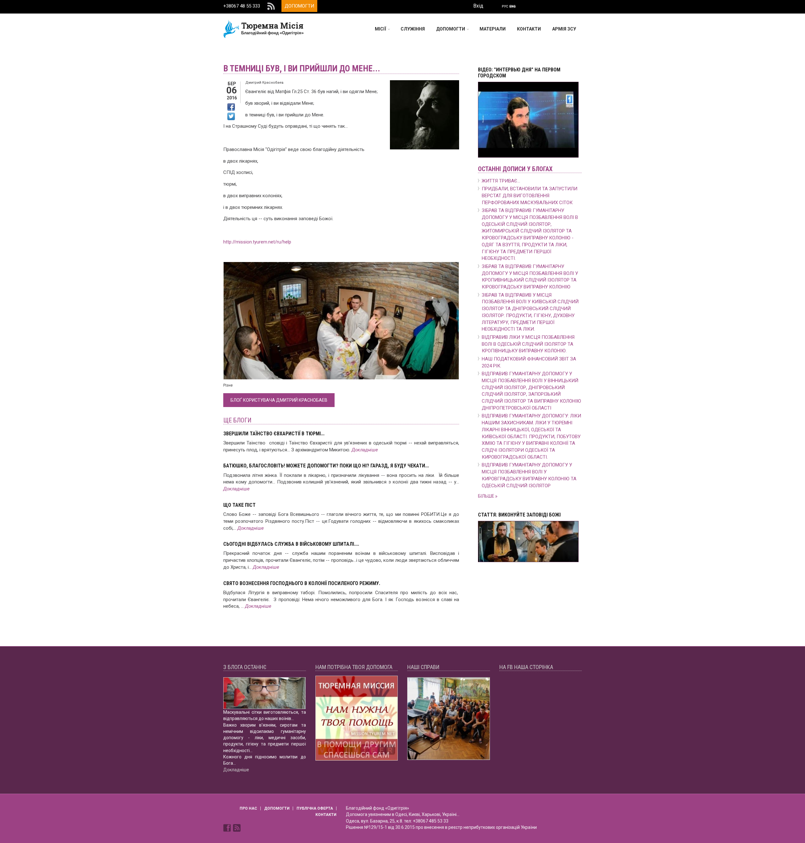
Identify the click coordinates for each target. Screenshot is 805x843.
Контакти (529, 28)
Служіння (413, 28)
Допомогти (299, 6)
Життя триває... (501, 181)
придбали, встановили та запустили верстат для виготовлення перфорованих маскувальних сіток (529, 195)
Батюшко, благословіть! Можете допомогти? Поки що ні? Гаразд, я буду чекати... (326, 466)
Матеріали (493, 28)
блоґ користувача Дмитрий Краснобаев (278, 400)
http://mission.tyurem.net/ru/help (257, 242)
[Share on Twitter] (231, 116)
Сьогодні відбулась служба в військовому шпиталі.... (291, 544)
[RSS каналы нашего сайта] (237, 827)
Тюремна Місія (272, 25)
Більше (486, 496)
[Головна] (231, 28)
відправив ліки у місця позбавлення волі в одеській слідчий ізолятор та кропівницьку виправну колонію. (528, 344)
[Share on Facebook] (231, 107)
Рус (505, 6)
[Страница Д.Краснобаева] (227, 827)
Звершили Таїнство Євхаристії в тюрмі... (274, 434)
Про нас (248, 808)
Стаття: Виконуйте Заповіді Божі (519, 515)
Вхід (478, 6)
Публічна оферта (315, 808)
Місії (380, 28)
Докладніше (365, 450)
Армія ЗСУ (564, 28)
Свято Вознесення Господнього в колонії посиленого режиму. (301, 583)
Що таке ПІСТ (239, 505)
